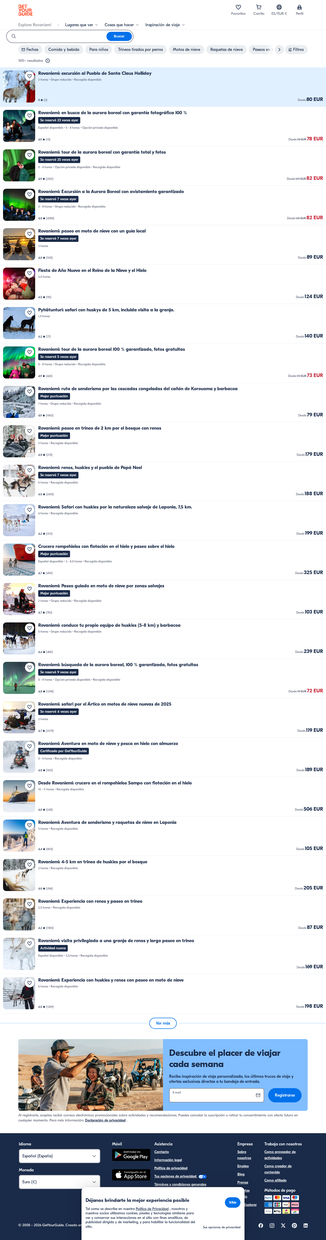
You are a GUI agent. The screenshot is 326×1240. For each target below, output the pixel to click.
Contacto (161, 1152)
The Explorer (247, 1205)
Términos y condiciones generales (180, 1184)
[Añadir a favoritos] (29, 76)
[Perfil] (299, 7)
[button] (163, 87)
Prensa (242, 1182)
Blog (240, 1174)
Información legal (168, 1160)
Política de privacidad (170, 1168)
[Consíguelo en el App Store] (131, 1176)
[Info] (47, 60)
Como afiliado (275, 1180)
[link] (163, 87)
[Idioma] (279, 7)
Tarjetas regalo (243, 1193)
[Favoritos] (238, 7)
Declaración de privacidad (105, 1120)
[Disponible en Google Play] (131, 1155)
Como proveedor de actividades (280, 1155)
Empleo (243, 1166)
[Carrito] (259, 7)
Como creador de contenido (278, 1169)
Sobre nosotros (244, 1155)
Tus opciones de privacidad (175, 1176)
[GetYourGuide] (25, 10)
